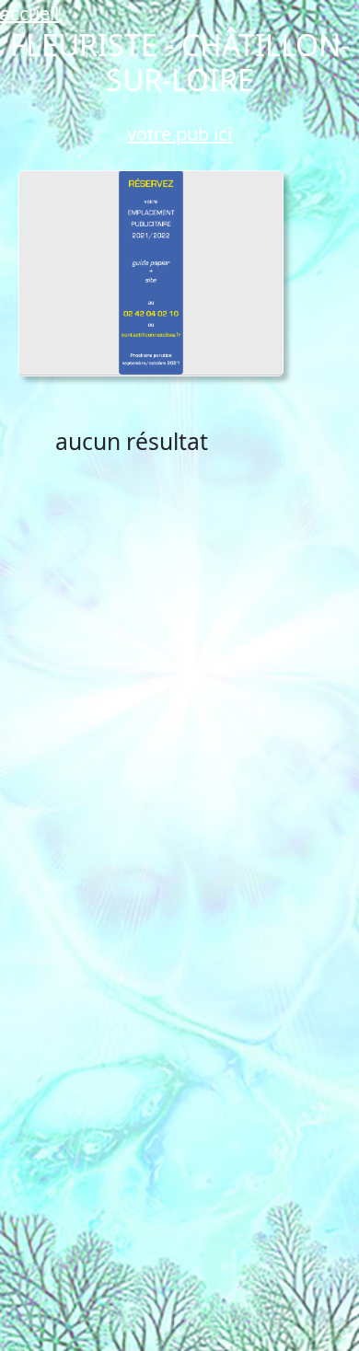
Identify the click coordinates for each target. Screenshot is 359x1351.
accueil (29, 13)
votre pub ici (179, 133)
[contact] (151, 272)
